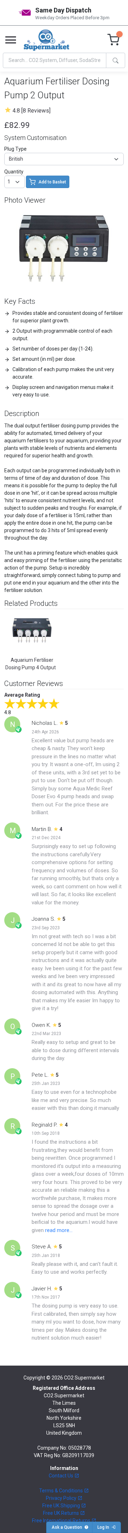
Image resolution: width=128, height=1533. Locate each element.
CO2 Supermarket (84, 1378)
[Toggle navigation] (11, 40)
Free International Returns (61, 1520)
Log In (104, 1527)
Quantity (13, 172)
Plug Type (15, 149)
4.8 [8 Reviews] (31, 110)
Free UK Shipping (61, 1505)
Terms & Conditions (61, 1490)
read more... (59, 1230)
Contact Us (61, 1476)
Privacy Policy (62, 1498)
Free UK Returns (61, 1513)
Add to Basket (52, 182)
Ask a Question (68, 1527)
